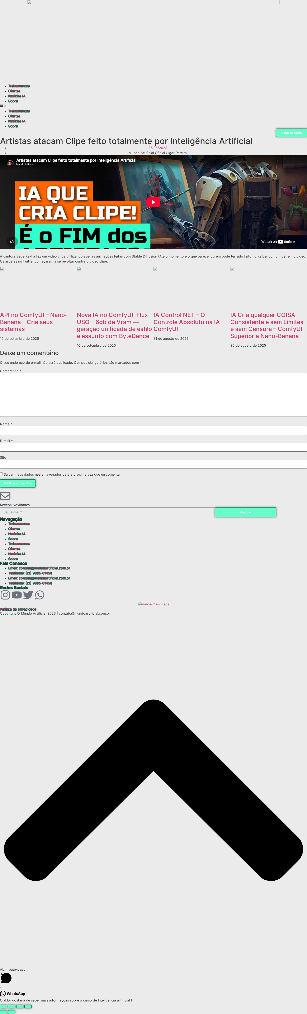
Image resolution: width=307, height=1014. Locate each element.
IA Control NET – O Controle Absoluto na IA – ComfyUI (189, 321)
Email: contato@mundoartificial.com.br (39, 568)
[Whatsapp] (39, 595)
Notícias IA (16, 96)
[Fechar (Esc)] (28, 1006)
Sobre (13, 101)
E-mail (6, 440)
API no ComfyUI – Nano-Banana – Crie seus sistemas (34, 321)
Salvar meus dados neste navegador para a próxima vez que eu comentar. (63, 474)
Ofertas (14, 91)
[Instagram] (5, 595)
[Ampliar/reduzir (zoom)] (3, 1006)
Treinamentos (19, 86)
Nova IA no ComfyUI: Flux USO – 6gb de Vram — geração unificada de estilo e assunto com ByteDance (114, 325)
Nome (6, 424)
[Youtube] (16, 595)
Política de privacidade (18, 609)
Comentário (10, 371)
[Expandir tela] (11, 1006)
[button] (153, 106)
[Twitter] (28, 595)
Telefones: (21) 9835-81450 (30, 573)
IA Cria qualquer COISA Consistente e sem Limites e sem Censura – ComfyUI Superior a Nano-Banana (266, 325)
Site (3, 457)
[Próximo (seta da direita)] (11, 1012)
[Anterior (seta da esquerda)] (3, 1012)
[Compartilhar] (19, 1006)
